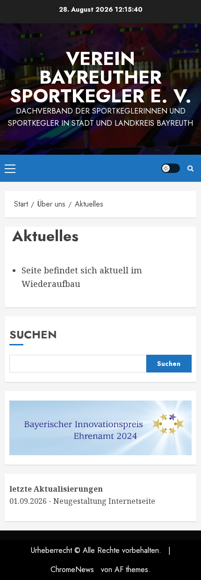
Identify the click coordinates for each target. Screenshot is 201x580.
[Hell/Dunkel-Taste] (170, 168)
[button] (10, 168)
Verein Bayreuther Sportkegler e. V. (101, 77)
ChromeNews (72, 569)
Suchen (33, 334)
